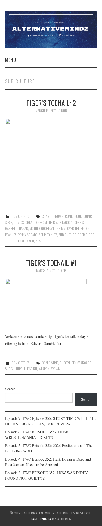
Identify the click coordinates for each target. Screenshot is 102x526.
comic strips (20, 216)
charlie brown (52, 216)
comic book (73, 216)
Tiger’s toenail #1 (51, 262)
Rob (64, 110)
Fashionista (41, 518)
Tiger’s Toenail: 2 (51, 102)
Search (10, 388)
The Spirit (30, 368)
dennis (79, 222)
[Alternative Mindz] (51, 28)
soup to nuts (48, 234)
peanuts (10, 234)
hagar (23, 228)
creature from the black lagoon (49, 222)
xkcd (30, 241)
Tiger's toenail (15, 241)
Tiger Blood (86, 234)
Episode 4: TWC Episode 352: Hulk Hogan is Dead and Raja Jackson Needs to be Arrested (48, 461)
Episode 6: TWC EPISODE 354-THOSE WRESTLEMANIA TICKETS (36, 434)
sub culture (67, 234)
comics (19, 222)
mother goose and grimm (48, 228)
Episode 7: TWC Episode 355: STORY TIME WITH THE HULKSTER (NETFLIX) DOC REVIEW (50, 421)
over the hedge (78, 228)
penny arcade (27, 234)
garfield (11, 228)
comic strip (50, 363)
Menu (10, 59)
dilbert (65, 363)
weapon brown (49, 368)
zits (38, 241)
